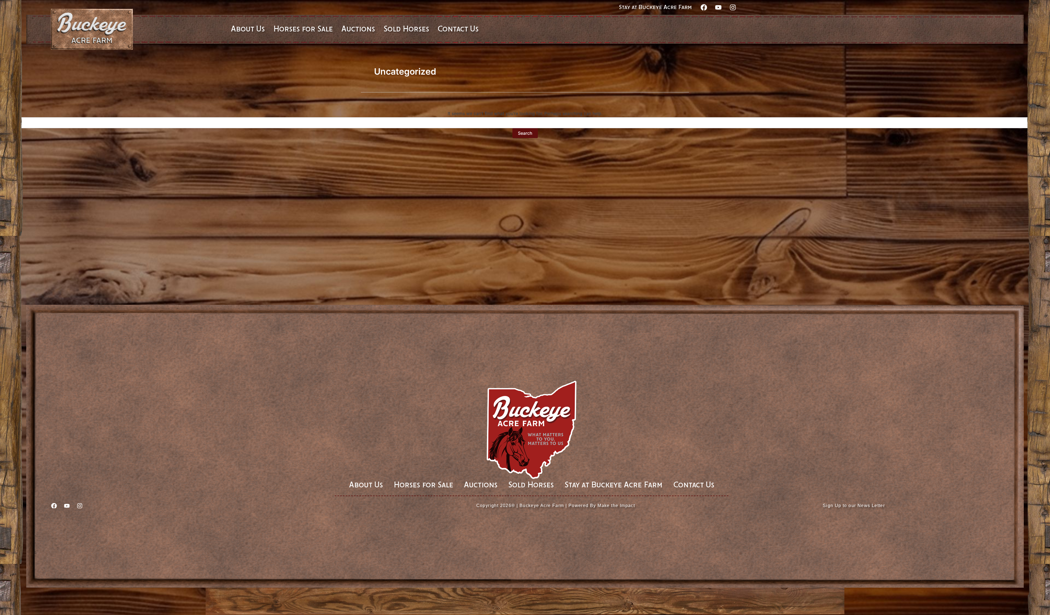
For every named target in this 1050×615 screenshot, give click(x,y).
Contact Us (693, 485)
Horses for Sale (423, 485)
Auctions (480, 485)
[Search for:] (525, 123)
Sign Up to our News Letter (854, 505)
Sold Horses (531, 485)
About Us (366, 485)
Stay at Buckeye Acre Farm (655, 7)
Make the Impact (616, 505)
